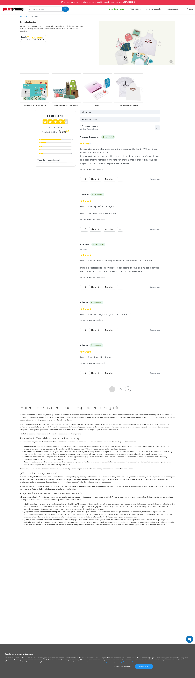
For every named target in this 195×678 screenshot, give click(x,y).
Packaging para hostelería (66, 106)
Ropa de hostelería (129, 106)
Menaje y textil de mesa (35, 106)
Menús (97, 106)
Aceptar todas (143, 666)
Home (25, 16)
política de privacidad (106, 662)
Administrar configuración (122, 666)
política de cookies (128, 662)
